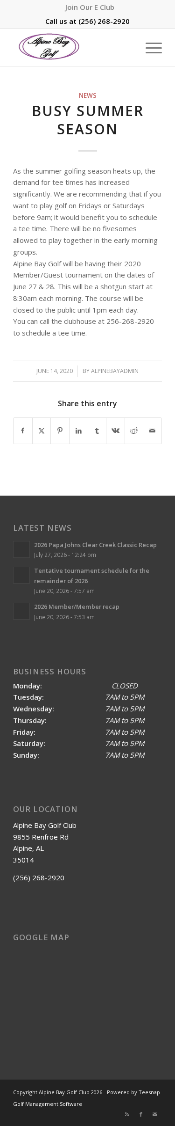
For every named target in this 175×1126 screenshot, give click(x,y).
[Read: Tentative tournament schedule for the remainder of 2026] (21, 575)
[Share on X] (42, 431)
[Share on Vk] (115, 431)
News (88, 95)
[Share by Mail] (152, 431)
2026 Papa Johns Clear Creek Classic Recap (95, 545)
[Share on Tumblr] (97, 431)
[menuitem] (90, 7)
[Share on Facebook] (23, 431)
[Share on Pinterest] (60, 431)
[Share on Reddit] (134, 431)
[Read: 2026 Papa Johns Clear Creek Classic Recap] (21, 549)
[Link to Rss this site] (127, 1114)
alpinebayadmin (115, 371)
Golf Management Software (47, 1103)
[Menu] (149, 47)
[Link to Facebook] (141, 1114)
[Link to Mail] (155, 1114)
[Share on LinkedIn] (79, 431)
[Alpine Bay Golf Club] (72, 47)
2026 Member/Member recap (76, 606)
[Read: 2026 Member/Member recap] (21, 611)
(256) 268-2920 (104, 21)
